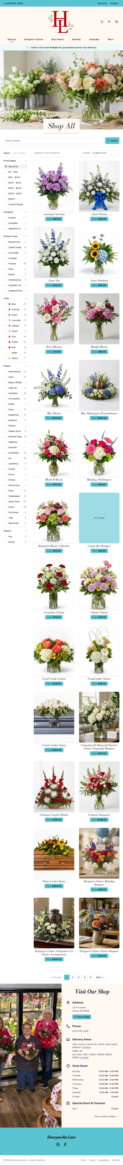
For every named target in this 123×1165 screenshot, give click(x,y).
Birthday (76, 39)
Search (114, 140)
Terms (83, 1160)
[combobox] (105, 153)
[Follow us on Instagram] (58, 1144)
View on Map (83, 1017)
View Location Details (104, 1116)
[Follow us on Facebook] (65, 1144)
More (110, 39)
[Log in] (109, 22)
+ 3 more (84, 1057)
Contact (114, 3)
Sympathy (94, 39)
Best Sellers (57, 39)
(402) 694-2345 (14, 3)
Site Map (115, 1160)
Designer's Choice (33, 39)
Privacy (92, 1160)
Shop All (12, 39)
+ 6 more (86, 1047)
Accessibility (103, 1160)
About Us (102, 3)
